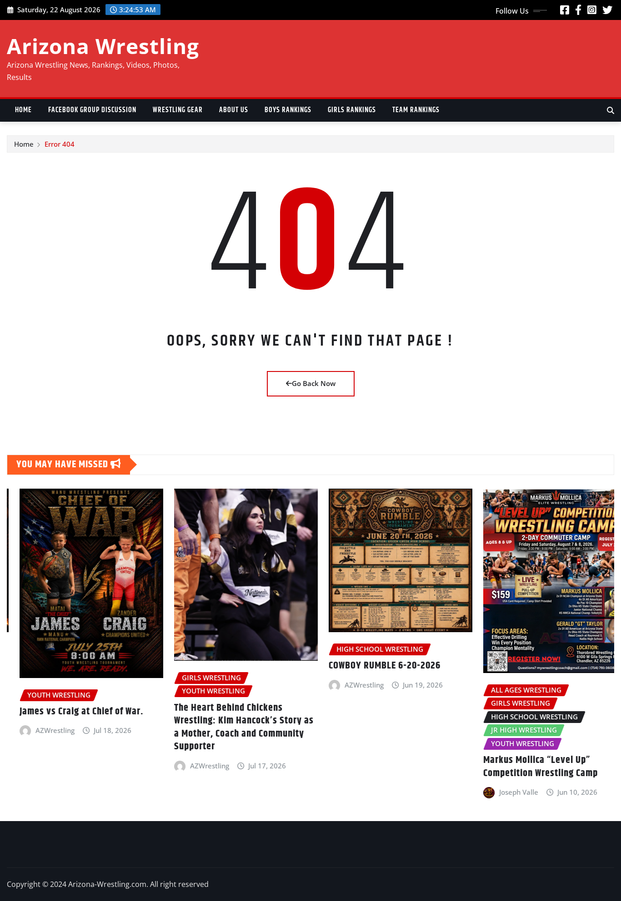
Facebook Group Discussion (92, 110)
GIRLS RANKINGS (352, 110)
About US (233, 110)
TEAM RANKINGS (416, 110)
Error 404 (60, 144)
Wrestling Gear (178, 110)
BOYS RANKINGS (288, 110)
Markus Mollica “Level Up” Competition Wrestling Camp (528, 766)
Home (23, 110)
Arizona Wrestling (103, 46)
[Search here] (610, 110)
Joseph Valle (506, 792)
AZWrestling (42, 730)
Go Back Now (314, 383)
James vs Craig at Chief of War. (68, 711)
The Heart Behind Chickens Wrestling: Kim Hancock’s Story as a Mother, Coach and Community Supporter (231, 727)
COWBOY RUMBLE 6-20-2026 (372, 665)
